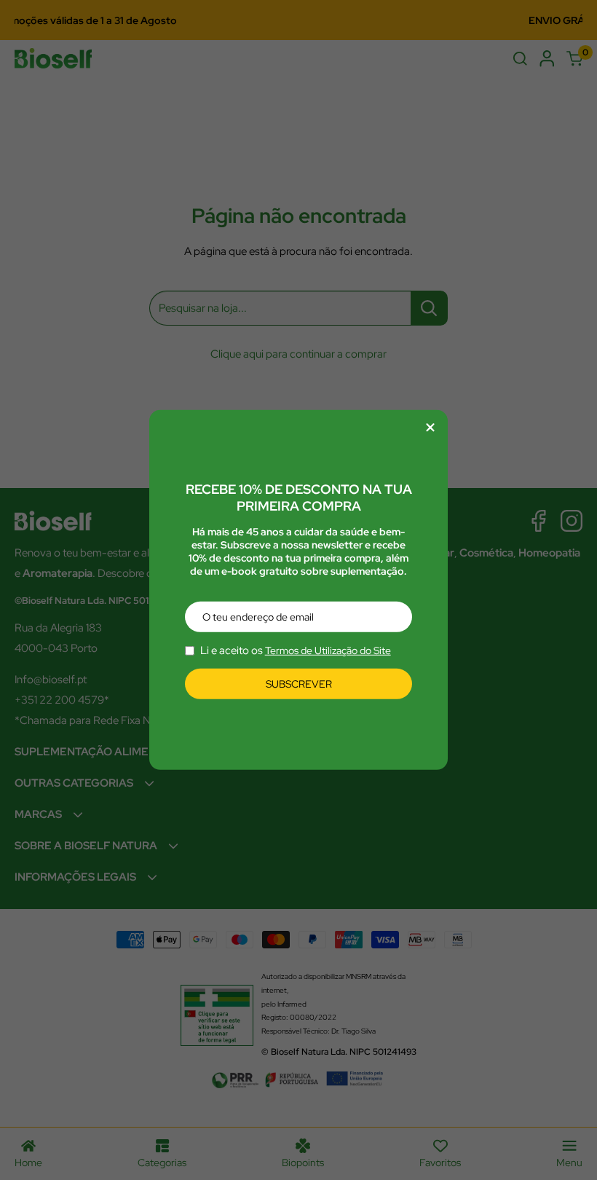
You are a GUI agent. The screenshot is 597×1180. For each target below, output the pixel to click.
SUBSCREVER (299, 684)
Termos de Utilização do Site (328, 650)
